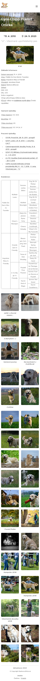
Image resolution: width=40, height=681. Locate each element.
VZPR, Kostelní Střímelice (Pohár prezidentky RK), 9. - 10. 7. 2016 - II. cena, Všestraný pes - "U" (21, 166)
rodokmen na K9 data (22, 101)
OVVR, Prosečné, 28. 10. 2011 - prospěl (20, 138)
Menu (36, 6)
